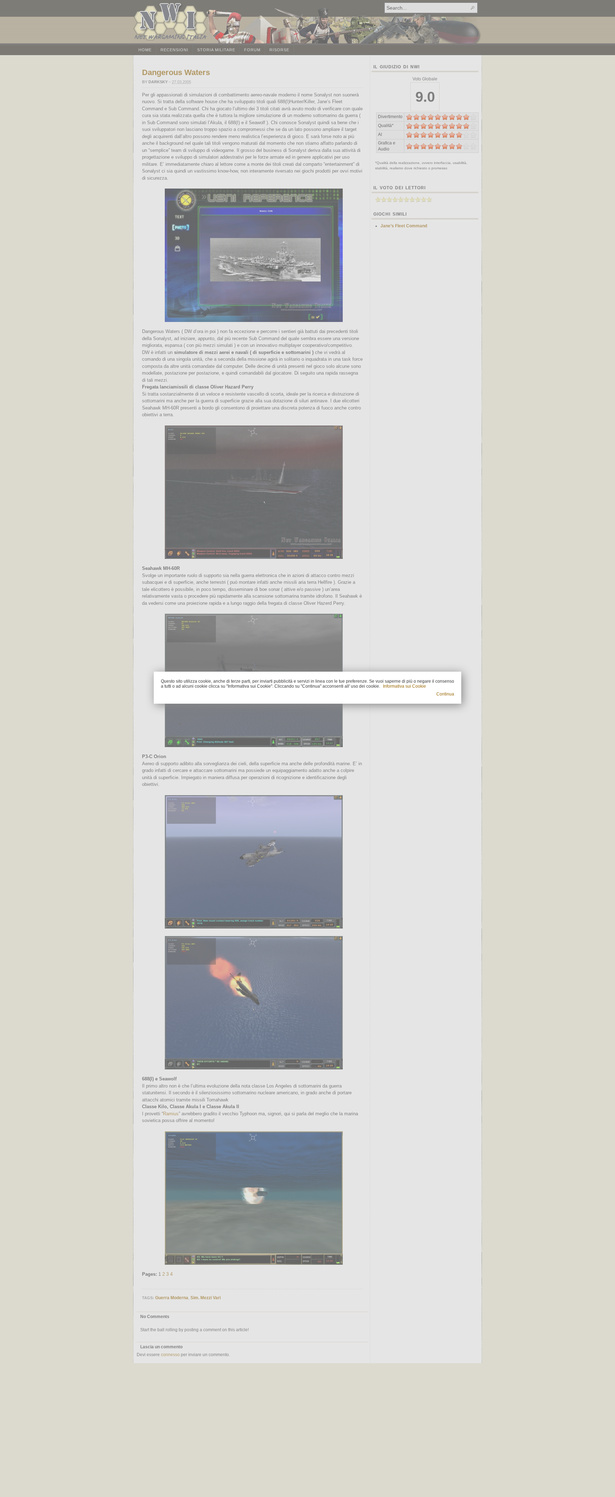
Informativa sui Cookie (404, 686)
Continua (445, 694)
